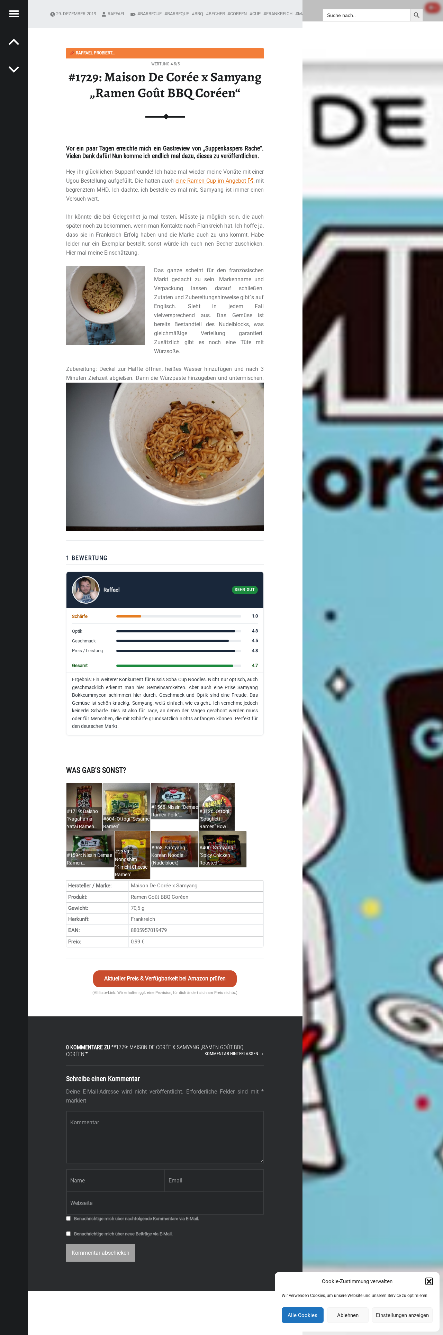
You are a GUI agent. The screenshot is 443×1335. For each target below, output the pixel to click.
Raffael (116, 13)
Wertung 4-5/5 (165, 63)
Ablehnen (348, 1315)
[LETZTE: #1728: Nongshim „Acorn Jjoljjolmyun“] (14, 69)
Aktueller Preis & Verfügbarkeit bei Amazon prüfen (165, 978)
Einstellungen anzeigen (402, 1315)
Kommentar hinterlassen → (234, 1053)
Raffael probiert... (92, 53)
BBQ (199, 13)
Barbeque (178, 13)
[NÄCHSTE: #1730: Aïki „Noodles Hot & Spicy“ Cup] (14, 41)
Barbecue (151, 13)
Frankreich (279, 13)
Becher (217, 13)
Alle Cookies (302, 1315)
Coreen (238, 13)
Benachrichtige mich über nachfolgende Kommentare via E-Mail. (136, 1218)
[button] (429, 1281)
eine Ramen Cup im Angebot (211, 180)
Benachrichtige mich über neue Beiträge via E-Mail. (123, 1233)
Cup (256, 13)
